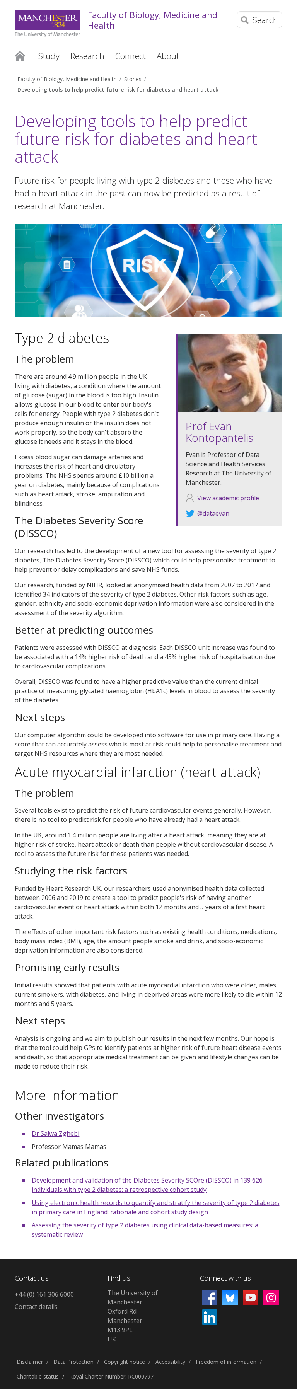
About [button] (168, 55)
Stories (133, 79)
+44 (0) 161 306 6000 (44, 1294)
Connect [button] (130, 55)
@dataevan (213, 513)
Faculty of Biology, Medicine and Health (152, 20)
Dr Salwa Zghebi (55, 1133)
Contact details (36, 1306)
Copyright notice (124, 1361)
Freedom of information (226, 1361)
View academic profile (228, 498)
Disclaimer (30, 1361)
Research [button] (87, 55)
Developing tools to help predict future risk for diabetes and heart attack (117, 89)
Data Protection (73, 1361)
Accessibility (170, 1361)
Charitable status (38, 1376)
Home (20, 55)
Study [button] (49, 55)
